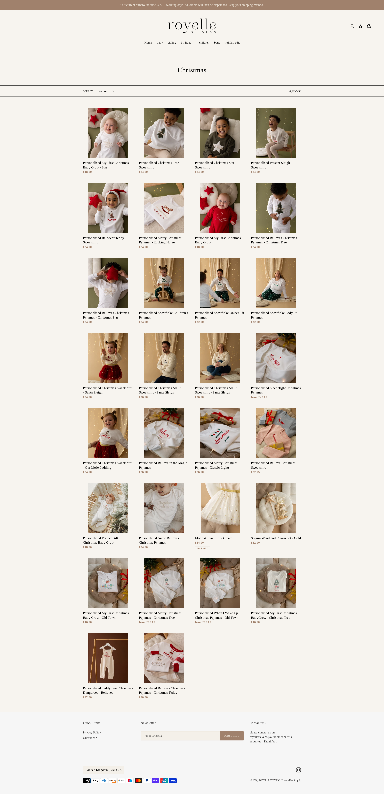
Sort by (88, 91)
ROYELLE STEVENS (270, 780)
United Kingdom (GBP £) (103, 769)
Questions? (90, 737)
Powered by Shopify (291, 780)
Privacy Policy (92, 732)
